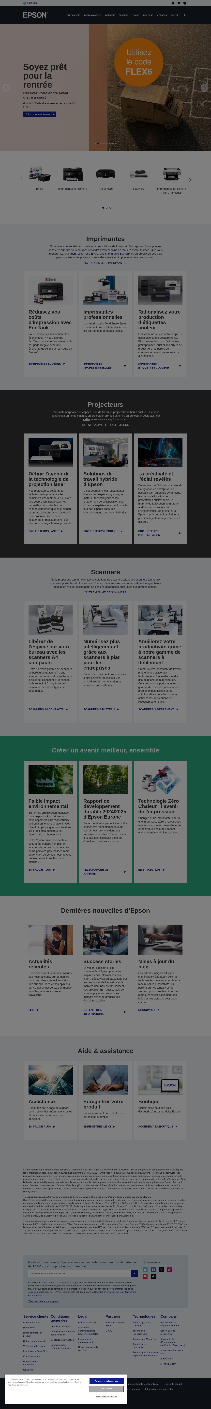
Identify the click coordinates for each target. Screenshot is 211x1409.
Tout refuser (106, 1389)
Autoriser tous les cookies (106, 1381)
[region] (66, 1389)
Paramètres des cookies (106, 1396)
